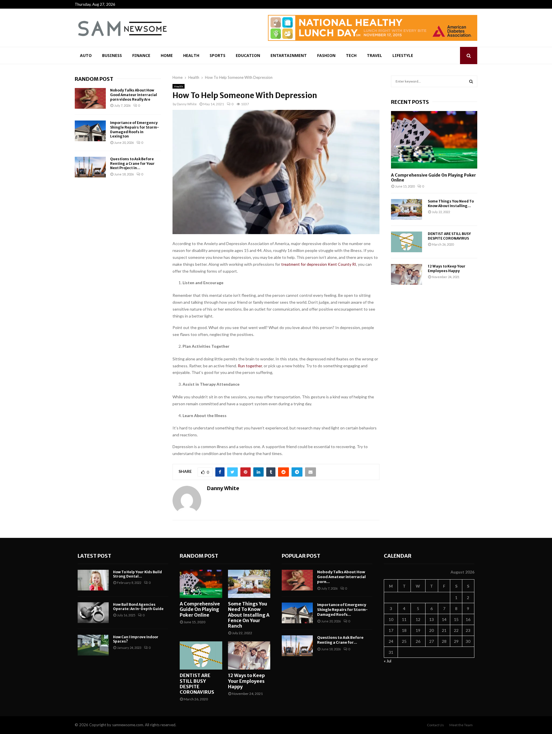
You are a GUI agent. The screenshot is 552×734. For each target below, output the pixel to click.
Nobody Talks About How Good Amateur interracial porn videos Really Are (133, 94)
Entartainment (289, 55)
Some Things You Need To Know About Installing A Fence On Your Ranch (248, 615)
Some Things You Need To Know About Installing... (451, 203)
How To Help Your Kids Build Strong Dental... (137, 574)
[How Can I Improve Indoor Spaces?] (93, 645)
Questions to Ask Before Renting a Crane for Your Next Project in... (132, 163)
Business (112, 55)
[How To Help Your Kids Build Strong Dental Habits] (93, 580)
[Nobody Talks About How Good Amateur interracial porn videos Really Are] (90, 98)
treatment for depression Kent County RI (318, 264)
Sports (217, 55)
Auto (86, 55)
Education (248, 55)
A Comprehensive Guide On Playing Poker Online (433, 178)
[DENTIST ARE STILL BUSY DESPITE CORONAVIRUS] (406, 242)
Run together (250, 365)
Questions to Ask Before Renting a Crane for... (340, 640)
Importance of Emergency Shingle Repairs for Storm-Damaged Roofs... (342, 609)
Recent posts (410, 102)
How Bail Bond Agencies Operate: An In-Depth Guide (138, 606)
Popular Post (301, 556)
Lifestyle (402, 55)
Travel (374, 55)
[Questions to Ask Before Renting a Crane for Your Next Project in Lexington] (90, 167)
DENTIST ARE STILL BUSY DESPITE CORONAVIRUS (449, 236)
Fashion (326, 55)
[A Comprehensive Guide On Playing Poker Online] (434, 140)
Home (167, 55)
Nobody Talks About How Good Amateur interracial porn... (341, 576)
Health (191, 55)
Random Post (94, 79)
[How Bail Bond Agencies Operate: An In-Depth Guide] (93, 612)
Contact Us (435, 725)
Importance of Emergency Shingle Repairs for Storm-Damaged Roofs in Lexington (134, 129)
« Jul (387, 660)
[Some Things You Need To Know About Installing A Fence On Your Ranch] (406, 209)
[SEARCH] (471, 81)
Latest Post (94, 556)
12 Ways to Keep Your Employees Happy (446, 268)
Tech (351, 55)
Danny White (187, 104)
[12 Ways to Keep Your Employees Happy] (406, 274)
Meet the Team (461, 725)
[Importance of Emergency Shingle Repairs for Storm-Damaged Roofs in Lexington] (90, 131)
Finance (141, 55)
